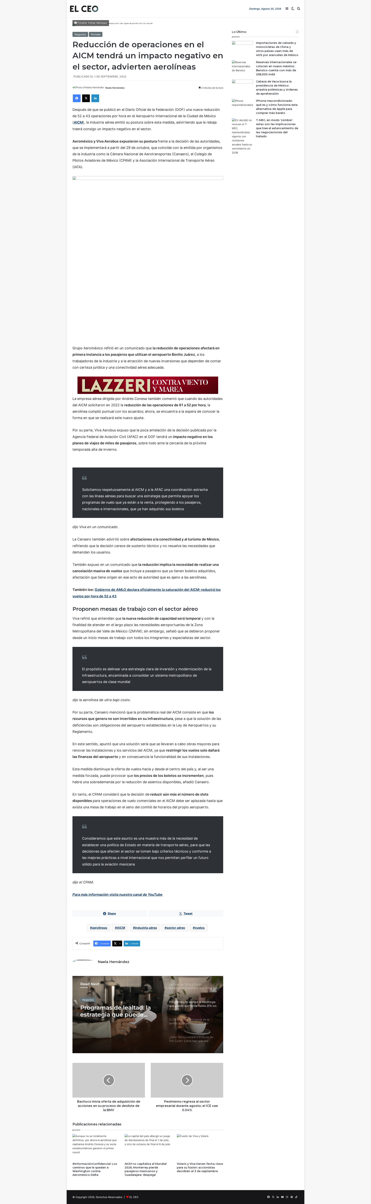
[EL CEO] (84, 8)
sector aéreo (176, 928)
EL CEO (133, 1197)
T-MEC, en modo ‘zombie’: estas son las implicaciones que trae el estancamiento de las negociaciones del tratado (277, 128)
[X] (86, 98)
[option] (147, 1014)
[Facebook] (77, 98)
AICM (121, 928)
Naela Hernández (115, 87)
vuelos (200, 928)
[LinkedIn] (95, 98)
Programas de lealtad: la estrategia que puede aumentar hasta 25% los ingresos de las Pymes (115, 1011)
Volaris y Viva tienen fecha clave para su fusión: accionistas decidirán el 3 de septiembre (200, 1167)
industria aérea (146, 928)
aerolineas (99, 928)
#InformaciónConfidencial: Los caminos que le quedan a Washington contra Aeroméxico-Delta (94, 1169)
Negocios (80, 34)
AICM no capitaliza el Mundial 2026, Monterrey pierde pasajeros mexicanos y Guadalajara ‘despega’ (146, 1169)
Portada (95, 34)
